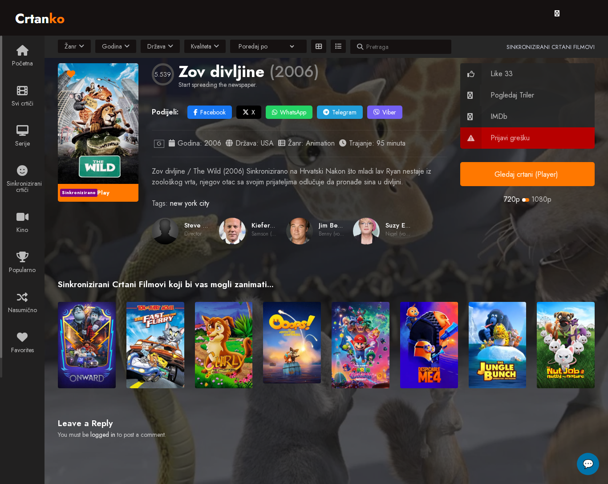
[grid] (318, 46)
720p (512, 199)
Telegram (344, 112)
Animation (320, 143)
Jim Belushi (335, 225)
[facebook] (557, 13)
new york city (189, 203)
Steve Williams (206, 225)
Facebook (213, 112)
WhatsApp (293, 112)
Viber (389, 112)
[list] (338, 46)
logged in (102, 434)
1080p (541, 199)
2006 (212, 143)
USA (267, 143)
